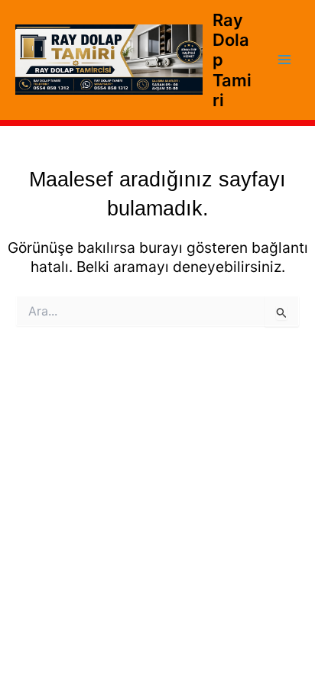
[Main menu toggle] (285, 60)
